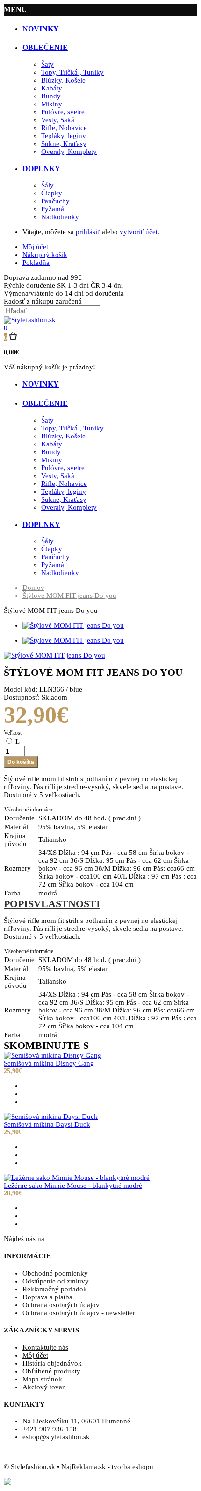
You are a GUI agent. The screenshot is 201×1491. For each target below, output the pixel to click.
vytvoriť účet (139, 232)
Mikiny (51, 104)
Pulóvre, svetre (63, 112)
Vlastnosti (67, 903)
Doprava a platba (47, 1297)
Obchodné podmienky (55, 1273)
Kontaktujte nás (45, 1347)
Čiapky (51, 193)
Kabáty (51, 88)
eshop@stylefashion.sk (56, 1437)
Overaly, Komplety (69, 151)
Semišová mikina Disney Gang (49, 1063)
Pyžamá (52, 209)
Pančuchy (55, 201)
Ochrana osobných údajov (61, 1305)
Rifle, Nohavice (64, 128)
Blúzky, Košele (63, 80)
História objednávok (52, 1363)
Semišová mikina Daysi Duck (47, 1124)
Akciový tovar (43, 1387)
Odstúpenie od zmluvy (55, 1281)
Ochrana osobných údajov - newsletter (78, 1313)
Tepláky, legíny (63, 135)
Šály (47, 185)
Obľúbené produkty (51, 1371)
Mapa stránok (42, 1379)
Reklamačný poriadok (54, 1289)
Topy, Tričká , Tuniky (72, 72)
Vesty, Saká (57, 120)
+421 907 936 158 (49, 1429)
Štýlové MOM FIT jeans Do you (69, 595)
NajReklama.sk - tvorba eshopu (107, 1466)
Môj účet (35, 1355)
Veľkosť (13, 732)
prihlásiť (88, 232)
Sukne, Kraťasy (63, 143)
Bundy (51, 96)
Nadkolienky (60, 217)
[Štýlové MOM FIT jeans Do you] (54, 655)
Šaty (47, 64)
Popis (19, 903)
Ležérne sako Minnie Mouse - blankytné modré (73, 1185)
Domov (33, 587)
